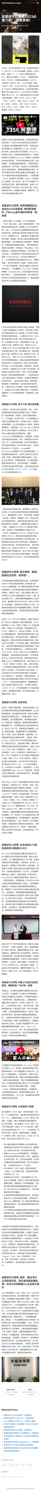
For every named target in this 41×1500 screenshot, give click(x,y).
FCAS (4, 1476)
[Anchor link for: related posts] (19, 1410)
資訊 (22, 1465)
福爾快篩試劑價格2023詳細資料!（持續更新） (22, 1433)
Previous (11, 1392)
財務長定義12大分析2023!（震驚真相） (19, 1418)
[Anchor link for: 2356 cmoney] (7, 215)
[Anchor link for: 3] (33, 985)
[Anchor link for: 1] (31, 575)
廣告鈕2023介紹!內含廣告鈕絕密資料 (18, 1445)
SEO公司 (21, 1476)
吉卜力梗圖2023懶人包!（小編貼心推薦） (20, 1421)
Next (30, 1392)
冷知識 (11, 1465)
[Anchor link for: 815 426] (28, 848)
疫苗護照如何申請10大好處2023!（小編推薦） (22, 1442)
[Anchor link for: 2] (28, 702)
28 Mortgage (11, 1476)
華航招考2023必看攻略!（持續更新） (18, 1415)
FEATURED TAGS (8, 1460)
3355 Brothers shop (11, 3)
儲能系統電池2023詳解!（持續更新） (18, 1430)
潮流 (4, 1465)
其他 (4, 11)
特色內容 (29, 1465)
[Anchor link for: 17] (35, 1106)
